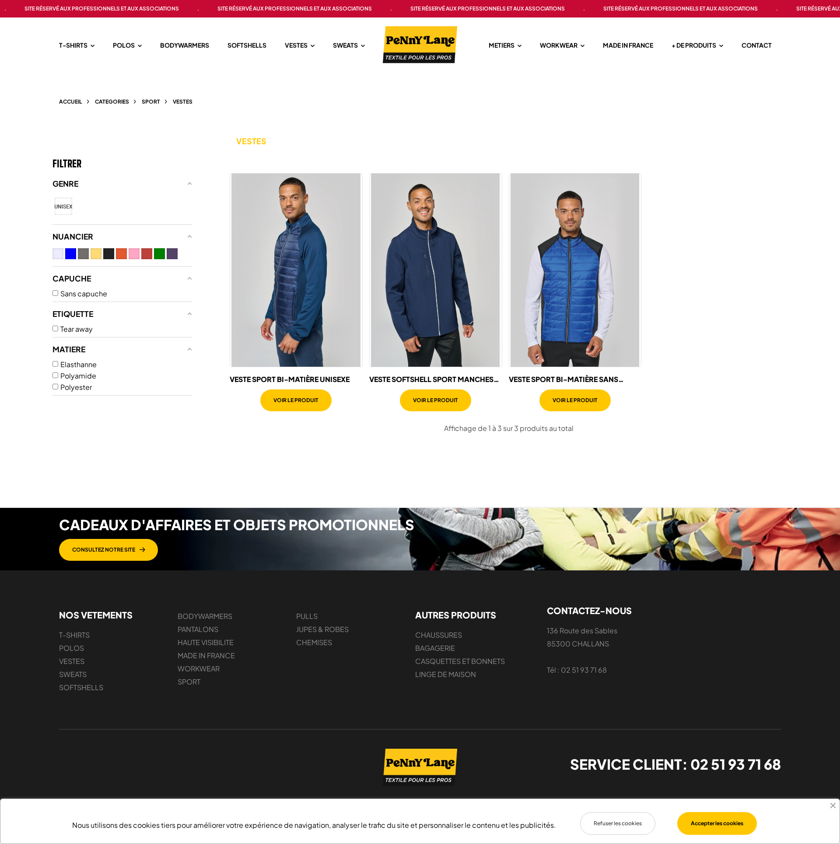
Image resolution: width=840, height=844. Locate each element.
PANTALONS (198, 629)
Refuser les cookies (618, 823)
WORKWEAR (199, 668)
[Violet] (172, 253)
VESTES (71, 661)
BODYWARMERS (205, 616)
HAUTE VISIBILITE (206, 642)
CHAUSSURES (438, 634)
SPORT (189, 681)
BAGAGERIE (435, 648)
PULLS (307, 616)
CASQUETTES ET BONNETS (460, 661)
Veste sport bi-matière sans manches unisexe (563, 379)
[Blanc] (57, 253)
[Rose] (134, 253)
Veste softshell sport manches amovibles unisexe (431, 379)
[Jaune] (96, 253)
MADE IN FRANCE (206, 655)
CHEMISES (314, 642)
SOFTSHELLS (81, 687)
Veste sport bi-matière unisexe (290, 379)
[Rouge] (146, 253)
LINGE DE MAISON (445, 674)
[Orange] (121, 253)
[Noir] (108, 253)
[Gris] (83, 253)
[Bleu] (70, 253)
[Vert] (159, 253)
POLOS (71, 648)
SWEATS (73, 674)
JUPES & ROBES (322, 629)
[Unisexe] (63, 206)
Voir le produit (295, 400)
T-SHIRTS (74, 634)
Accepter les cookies (717, 823)
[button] (108, 550)
